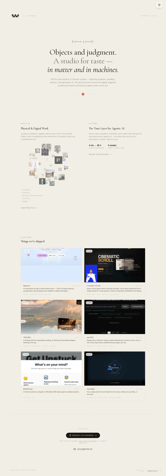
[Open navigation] (159, 5)
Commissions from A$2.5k (88, 441)
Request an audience (83, 435)
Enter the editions (98, 154)
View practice (28, 208)
